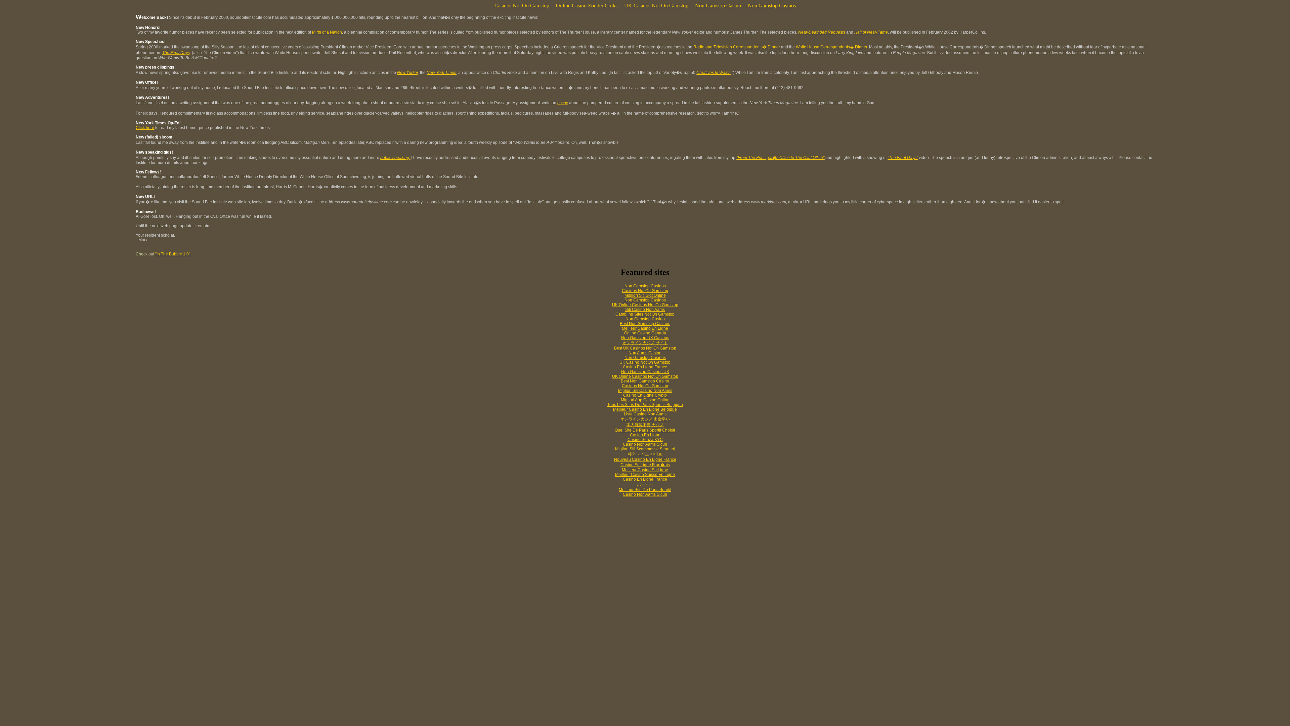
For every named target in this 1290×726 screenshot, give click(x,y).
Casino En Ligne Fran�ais (645, 464)
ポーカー (645, 484)
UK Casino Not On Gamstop (645, 362)
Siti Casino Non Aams (645, 309)
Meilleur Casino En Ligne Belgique (645, 409)
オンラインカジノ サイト (645, 342)
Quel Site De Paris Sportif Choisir (645, 430)
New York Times (441, 72)
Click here (145, 127)
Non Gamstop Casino (718, 5)
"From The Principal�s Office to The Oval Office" (780, 157)
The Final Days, (176, 52)
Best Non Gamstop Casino (645, 381)
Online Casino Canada (645, 333)
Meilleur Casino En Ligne (645, 328)
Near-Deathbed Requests (821, 32)
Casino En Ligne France (645, 367)
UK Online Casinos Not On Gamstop (645, 304)
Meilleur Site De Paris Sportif (645, 489)
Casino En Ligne (645, 435)
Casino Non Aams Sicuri (645, 444)
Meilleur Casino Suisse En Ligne (645, 474)
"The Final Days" (903, 157)
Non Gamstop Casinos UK (645, 371)
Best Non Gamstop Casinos (645, 323)
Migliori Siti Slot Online (645, 295)
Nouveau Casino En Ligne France (645, 459)
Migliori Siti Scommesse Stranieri (645, 449)
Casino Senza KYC (645, 439)
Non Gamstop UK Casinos (645, 337)
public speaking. (395, 157)
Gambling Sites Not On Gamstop (645, 314)
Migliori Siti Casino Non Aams (645, 390)
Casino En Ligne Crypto (645, 395)
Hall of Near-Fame (871, 32)
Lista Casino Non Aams (645, 414)
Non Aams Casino (645, 353)
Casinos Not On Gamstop (521, 5)
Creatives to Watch (713, 72)
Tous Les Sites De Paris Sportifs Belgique (645, 404)
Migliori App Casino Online (645, 400)
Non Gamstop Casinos (772, 5)
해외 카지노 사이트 (645, 454)
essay (562, 102)
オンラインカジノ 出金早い (645, 419)
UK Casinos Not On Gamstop (656, 5)
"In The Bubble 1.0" (172, 254)
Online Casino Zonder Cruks (586, 5)
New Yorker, (408, 72)
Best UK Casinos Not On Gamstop (645, 348)
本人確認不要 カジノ (645, 424)
